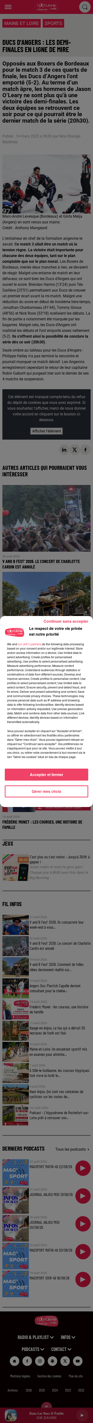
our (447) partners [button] (29, 644)
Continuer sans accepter (66, 621)
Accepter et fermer (46, 774)
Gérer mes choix (46, 791)
